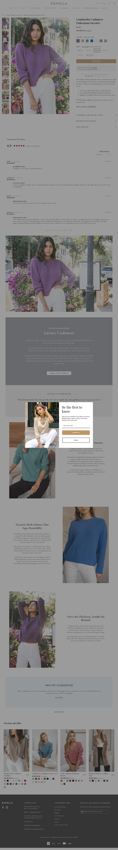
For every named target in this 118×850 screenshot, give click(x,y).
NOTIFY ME (75, 432)
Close (76, 440)
